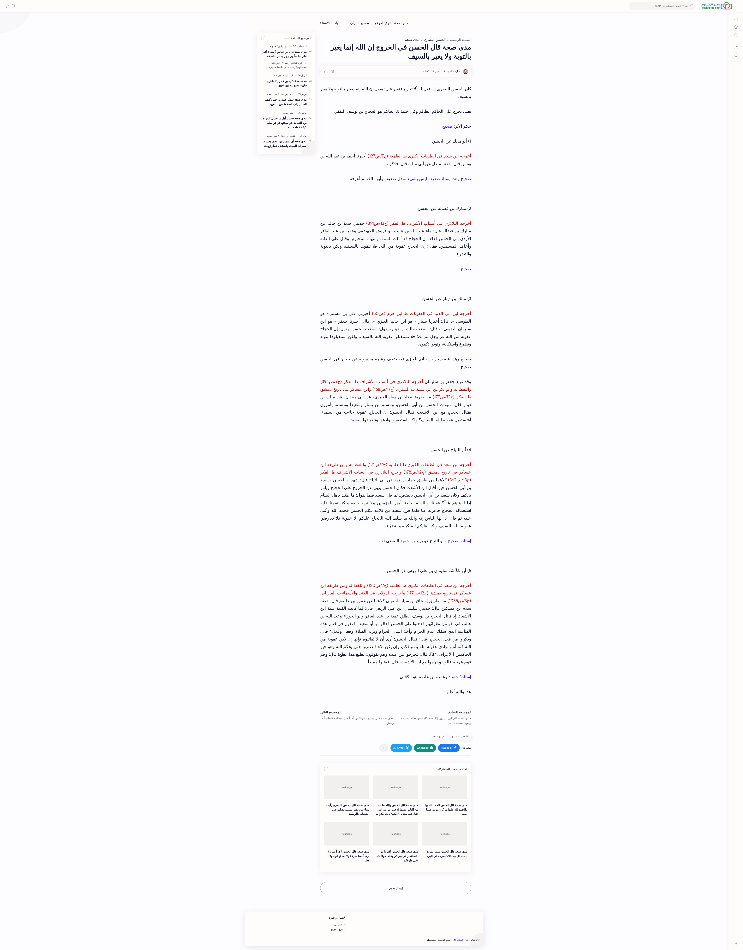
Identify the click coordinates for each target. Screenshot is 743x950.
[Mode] (7, 6)
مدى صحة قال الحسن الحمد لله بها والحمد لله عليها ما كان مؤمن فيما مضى (446, 809)
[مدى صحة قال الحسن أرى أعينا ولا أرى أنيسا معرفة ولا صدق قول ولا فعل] (346, 834)
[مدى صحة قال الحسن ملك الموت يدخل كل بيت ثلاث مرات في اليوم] (444, 834)
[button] (449, 748)
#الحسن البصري (460, 736)
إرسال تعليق (396, 888)
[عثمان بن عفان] (286, 136)
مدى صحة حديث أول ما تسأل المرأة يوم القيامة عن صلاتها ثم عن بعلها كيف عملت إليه (285, 122)
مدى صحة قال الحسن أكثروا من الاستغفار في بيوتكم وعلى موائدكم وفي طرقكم (397, 856)
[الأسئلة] (325, 23)
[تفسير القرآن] (359, 23)
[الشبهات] (338, 23)
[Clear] (633, 6)
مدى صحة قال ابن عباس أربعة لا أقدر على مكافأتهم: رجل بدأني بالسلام (284, 54)
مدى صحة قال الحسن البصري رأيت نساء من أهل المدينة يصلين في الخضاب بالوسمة (347, 809)
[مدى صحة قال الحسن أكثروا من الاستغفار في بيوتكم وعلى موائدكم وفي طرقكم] (395, 834)
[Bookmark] (13, 6)
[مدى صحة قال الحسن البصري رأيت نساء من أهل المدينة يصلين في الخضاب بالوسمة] (346, 787)
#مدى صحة (439, 736)
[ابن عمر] (288, 75)
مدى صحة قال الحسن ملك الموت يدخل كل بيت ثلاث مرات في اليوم (446, 854)
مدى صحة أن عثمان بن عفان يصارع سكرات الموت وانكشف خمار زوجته (285, 143)
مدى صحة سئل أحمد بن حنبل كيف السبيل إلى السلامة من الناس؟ (286, 102)
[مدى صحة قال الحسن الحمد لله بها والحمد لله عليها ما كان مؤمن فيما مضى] (444, 787)
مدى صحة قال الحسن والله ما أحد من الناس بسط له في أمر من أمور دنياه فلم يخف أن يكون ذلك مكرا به (397, 809)
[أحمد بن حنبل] (286, 94)
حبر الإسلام (462, 939)
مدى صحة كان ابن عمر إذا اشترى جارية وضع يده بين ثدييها (286, 83)
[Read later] (332, 71)
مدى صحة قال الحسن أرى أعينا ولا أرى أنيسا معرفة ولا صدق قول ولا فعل (348, 856)
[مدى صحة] (401, 23)
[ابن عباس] (282, 46)
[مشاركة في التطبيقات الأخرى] (384, 748)
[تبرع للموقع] (383, 23)
